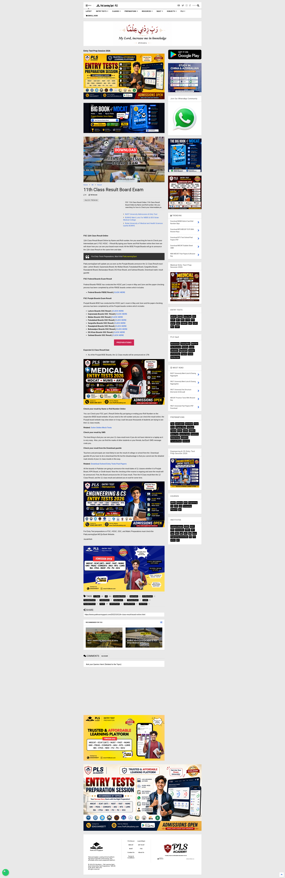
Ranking (185, 347)
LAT (190, 323)
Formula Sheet (176, 441)
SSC (178, 323)
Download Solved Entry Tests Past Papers (109, 464)
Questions (194, 434)
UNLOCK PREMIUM (91, 200)
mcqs (196, 424)
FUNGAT (184, 323)
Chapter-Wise (180, 427)
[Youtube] (178, 5)
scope (191, 347)
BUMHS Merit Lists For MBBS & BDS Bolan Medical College (142, 641)
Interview (186, 441)
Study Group (175, 437)
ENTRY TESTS (101, 11)
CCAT (195, 323)
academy (184, 437)
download (189, 424)
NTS (192, 320)
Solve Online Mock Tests (101, 428)
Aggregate (183, 350)
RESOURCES (146, 11)
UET (192, 530)
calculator (174, 350)
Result (99, 185)
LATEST (89, 11)
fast (172, 533)
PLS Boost (131, 841)
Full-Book (190, 427)
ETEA (188, 320)
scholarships (175, 354)
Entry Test (187, 316)
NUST (192, 526)
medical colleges (177, 526)
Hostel (190, 354)
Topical (173, 431)
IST (178, 540)
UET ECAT (141, 845)
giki (181, 533)
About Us (141, 852)
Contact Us (130, 852)
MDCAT (173, 316)
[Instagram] (187, 5)
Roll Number (175, 357)
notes (185, 431)
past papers (180, 424)
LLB (180, 506)
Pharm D (174, 509)
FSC (194, 316)
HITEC (173, 540)
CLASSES (115, 11)
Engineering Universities (179, 537)
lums (194, 533)
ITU (194, 537)
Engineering (193, 503)
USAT (177, 327)
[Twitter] (183, 5)
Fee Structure (175, 347)
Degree (183, 354)
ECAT (173, 320)
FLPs (172, 427)
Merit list (195, 343)
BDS (185, 503)
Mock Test (174, 434)
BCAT (173, 323)
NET (177, 320)
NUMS (180, 316)
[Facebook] (190, 5)
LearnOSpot (141, 841)
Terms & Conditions (130, 857)
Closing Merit (185, 343)
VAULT (159, 11)
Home (85, 185)
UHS (172, 530)
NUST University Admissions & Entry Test (141, 214)
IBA (190, 533)
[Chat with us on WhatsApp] (5, 872)
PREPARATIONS (130, 11)
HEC (185, 533)
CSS (176, 506)
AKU (182, 320)
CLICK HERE (119, 292)
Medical (179, 503)
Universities (180, 530)
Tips (172, 424)
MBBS (173, 503)
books (180, 431)
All (92, 185)
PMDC (187, 530)
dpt (180, 509)
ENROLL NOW (93, 16)
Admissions (175, 343)
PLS (182, 11)
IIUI (190, 537)
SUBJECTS (171, 11)
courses (191, 350)
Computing (187, 506)
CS (172, 506)
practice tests (184, 434)
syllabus (192, 431)
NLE (172, 327)
